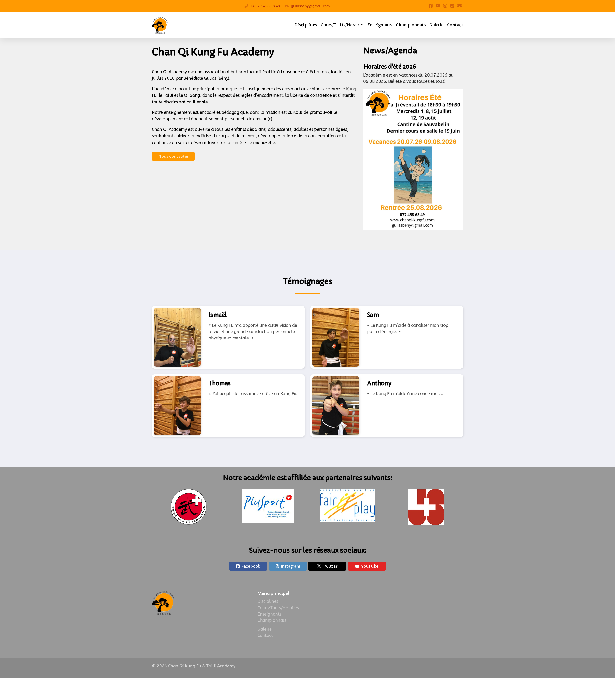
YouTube (370, 566)
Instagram (290, 566)
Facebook (250, 566)
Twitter (330, 566)
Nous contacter (173, 156)
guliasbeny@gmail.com (310, 6)
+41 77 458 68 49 (265, 6)
